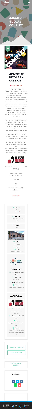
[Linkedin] (21, 381)
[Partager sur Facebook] (13, 381)
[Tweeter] (17, 381)
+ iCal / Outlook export (16, 352)
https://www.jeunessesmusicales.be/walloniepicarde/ (16, 332)
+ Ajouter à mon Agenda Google (16, 347)
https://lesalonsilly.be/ (17, 251)
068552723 (16, 279)
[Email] (19, 385)
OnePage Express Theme (20, 407)
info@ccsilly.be (19, 282)
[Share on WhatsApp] (15, 385)
